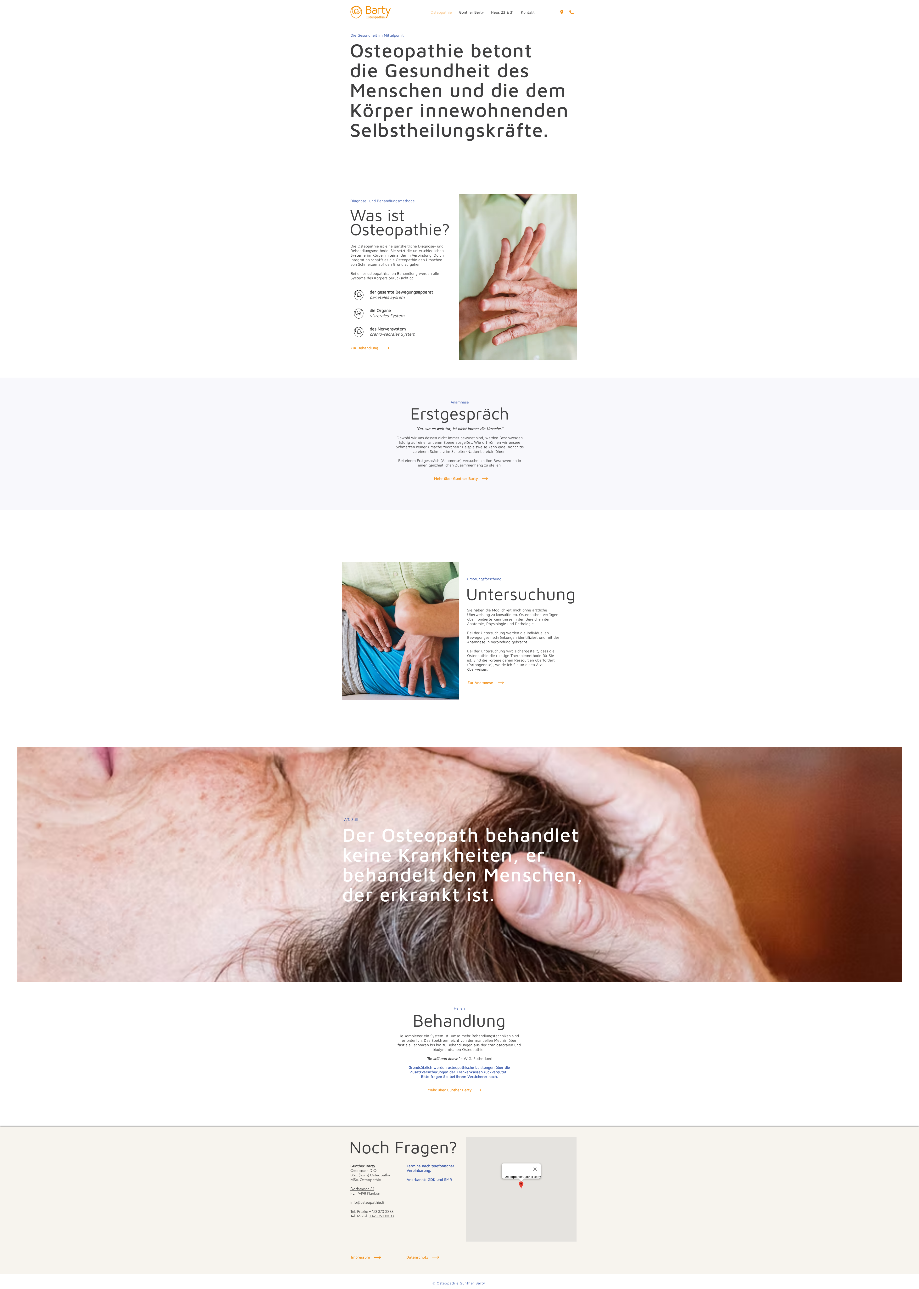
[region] (562, 11)
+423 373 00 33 (381, 1211)
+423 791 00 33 (381, 1216)
